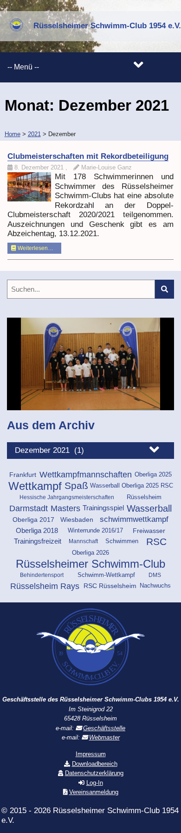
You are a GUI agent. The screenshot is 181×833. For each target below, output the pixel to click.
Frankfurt (22, 474)
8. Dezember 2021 (39, 167)
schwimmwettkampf (134, 519)
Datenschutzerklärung (94, 773)
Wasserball (149, 509)
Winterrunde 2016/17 (95, 530)
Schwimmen (121, 541)
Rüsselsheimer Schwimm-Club (90, 564)
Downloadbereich (94, 763)
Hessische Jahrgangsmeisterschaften (66, 497)
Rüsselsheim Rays (44, 586)
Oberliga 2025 (153, 474)
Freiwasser (149, 530)
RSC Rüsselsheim (110, 585)
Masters (65, 508)
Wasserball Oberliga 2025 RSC (131, 485)
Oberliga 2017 (33, 519)
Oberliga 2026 (90, 552)
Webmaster (104, 737)
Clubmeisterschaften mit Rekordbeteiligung (87, 156)
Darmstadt (28, 508)
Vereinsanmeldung (93, 792)
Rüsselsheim (144, 497)
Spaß (76, 486)
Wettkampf (35, 486)
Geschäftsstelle (104, 728)
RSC (156, 542)
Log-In (94, 782)
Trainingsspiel (103, 508)
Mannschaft (83, 541)
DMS (155, 575)
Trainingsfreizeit (37, 541)
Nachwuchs (155, 585)
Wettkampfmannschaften (85, 474)
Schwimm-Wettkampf (106, 575)
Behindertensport (42, 575)
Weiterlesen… (34, 248)
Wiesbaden (76, 519)
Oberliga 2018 (37, 530)
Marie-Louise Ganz (106, 167)
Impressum (91, 754)
